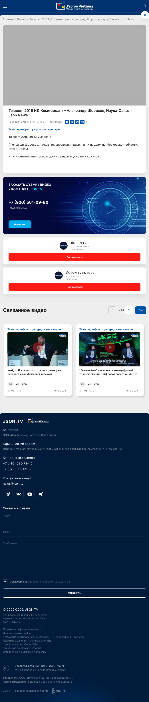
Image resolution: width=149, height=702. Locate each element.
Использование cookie (17, 633)
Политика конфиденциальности (22, 629)
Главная (8, 19)
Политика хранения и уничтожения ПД (27, 640)
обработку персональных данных (49, 581)
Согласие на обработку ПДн (20, 644)
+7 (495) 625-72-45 (18, 463)
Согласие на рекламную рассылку (24, 651)
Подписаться (74, 257)
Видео (21, 19)
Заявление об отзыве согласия (22, 648)
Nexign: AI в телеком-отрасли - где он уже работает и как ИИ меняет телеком (34, 372)
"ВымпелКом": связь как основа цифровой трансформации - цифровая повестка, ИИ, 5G (108, 372)
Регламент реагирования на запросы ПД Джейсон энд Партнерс (43, 636)
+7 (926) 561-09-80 (28, 202)
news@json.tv (18, 207)
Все (141, 310)
